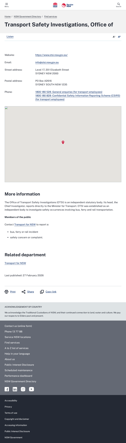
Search (118, 6)
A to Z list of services (16, 348)
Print (13, 291)
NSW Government (13, 437)
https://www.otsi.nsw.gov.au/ (51, 55)
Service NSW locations (18, 337)
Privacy (8, 406)
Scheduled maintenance (18, 370)
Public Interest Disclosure (19, 364)
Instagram (23, 389)
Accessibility (11, 400)
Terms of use (11, 413)
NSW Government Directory (20, 381)
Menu (7, 6)
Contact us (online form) (18, 326)
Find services (12, 342)
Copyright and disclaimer (17, 419)
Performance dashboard (18, 375)
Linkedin (15, 389)
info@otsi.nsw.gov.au (47, 62)
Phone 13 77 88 (13, 331)
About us (10, 359)
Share (30, 291)
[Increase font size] (119, 37)
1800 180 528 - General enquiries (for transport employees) (68, 91)
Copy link (51, 291)
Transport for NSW (25, 224)
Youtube (31, 389)
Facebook (7, 389)
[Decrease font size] (114, 37)
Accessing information (16, 425)
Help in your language (17, 353)
